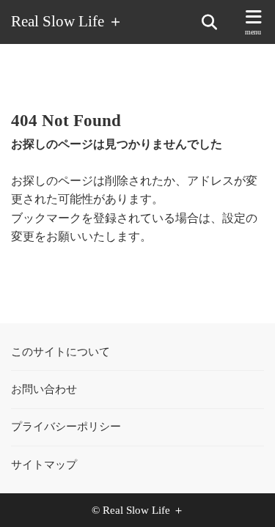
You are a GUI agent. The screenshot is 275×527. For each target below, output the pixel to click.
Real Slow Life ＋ (67, 21)
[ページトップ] (245, 497)
